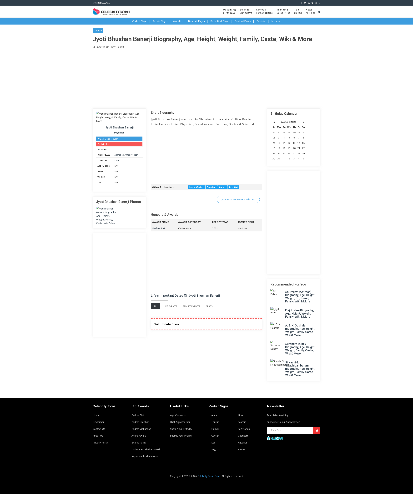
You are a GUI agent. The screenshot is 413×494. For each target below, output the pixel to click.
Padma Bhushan (140, 421)
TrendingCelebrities (283, 11)
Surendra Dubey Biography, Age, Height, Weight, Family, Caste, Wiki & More (300, 348)
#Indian (98, 30)
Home (96, 415)
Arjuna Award (138, 435)
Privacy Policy (100, 442)
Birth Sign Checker (180, 421)
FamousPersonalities (264, 11)
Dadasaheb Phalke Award (145, 449)
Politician (261, 21)
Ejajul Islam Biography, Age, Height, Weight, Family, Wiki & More (299, 313)
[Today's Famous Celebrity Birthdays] (111, 11)
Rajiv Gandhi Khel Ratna (144, 456)
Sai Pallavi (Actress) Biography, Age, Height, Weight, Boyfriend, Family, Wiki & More (300, 296)
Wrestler (178, 21)
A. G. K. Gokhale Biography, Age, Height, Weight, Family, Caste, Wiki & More (300, 330)
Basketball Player (220, 21)
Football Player (243, 21)
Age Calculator (178, 415)
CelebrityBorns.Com (208, 476)
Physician (119, 132)
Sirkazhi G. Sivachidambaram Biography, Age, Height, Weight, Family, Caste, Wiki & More (300, 369)
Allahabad (119, 154)
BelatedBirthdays (246, 11)
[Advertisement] (189, 77)
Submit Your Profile (181, 435)
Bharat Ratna (138, 442)
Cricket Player (140, 21)
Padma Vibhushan (141, 428)
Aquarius (242, 442)
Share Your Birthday (181, 428)
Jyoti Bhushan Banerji (119, 127)
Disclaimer (98, 421)
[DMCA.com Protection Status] (275, 438)
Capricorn (243, 435)
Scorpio (242, 421)
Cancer (215, 435)
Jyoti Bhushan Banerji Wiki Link (238, 199)
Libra (240, 415)
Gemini (215, 428)
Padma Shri (158, 228)
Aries (214, 415)
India (117, 160)
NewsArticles (310, 11)
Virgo (214, 449)
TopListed (298, 11)
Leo (213, 442)
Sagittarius (244, 428)
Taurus (215, 421)
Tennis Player (160, 21)
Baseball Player (196, 21)
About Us (98, 435)
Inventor (276, 21)
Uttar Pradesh (131, 154)
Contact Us (99, 428)
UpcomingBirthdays (229, 11)
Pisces (241, 449)
